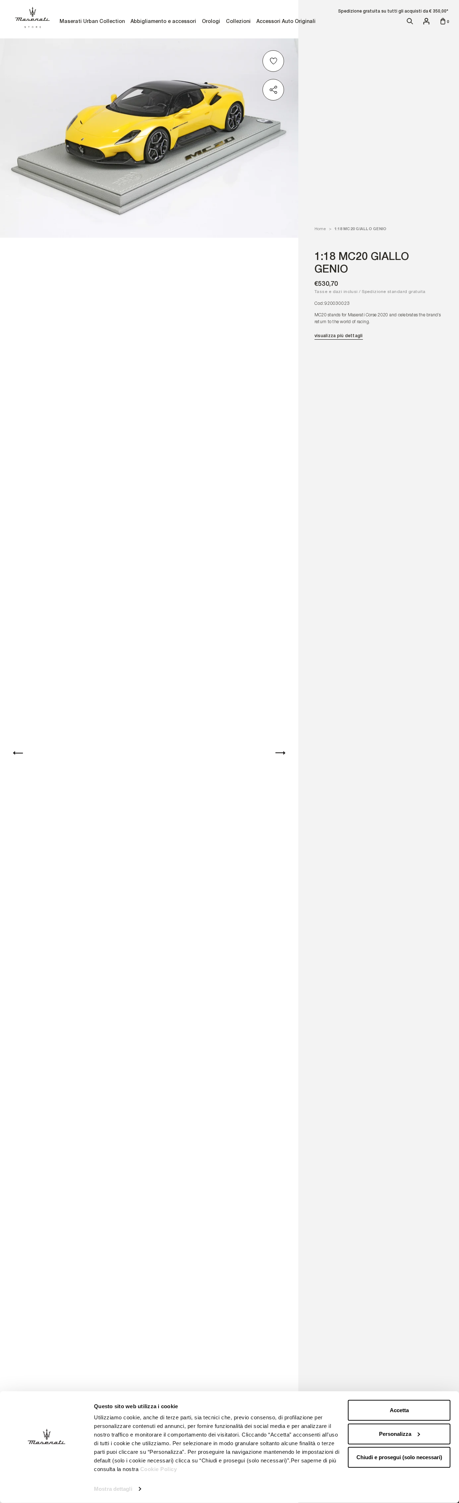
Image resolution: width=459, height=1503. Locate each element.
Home (320, 229)
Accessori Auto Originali (286, 22)
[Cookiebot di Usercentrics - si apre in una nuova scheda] (46, 1489)
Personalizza (395, 1433)
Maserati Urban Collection (92, 22)
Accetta (399, 1410)
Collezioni (238, 22)
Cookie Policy (158, 1469)
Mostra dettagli (113, 1489)
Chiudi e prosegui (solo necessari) (399, 1457)
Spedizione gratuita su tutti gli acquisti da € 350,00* (393, 11)
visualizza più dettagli (338, 335)
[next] (280, 753)
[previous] (18, 753)
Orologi (211, 22)
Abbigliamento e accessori (163, 22)
